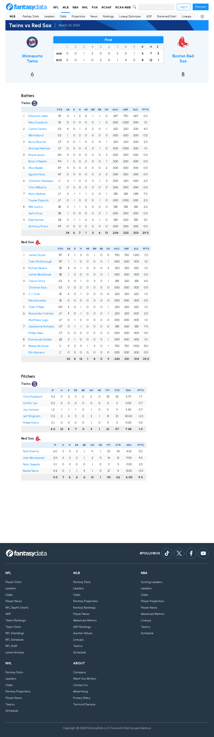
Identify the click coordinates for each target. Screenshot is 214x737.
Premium (200, 6)
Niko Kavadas (37, 300)
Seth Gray (35, 213)
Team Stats (13, 627)
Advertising (80, 691)
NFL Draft (11, 646)
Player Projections (152, 601)
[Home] (26, 7)
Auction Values (82, 633)
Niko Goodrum (38, 122)
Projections (78, 16)
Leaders (49, 16)
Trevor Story (36, 281)
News (94, 16)
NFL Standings (14, 633)
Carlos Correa (37, 129)
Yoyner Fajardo (38, 200)
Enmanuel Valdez (40, 339)
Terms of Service (84, 704)
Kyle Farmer (36, 220)
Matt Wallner (37, 194)
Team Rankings (15, 620)
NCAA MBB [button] (123, 7)
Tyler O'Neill (36, 307)
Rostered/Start (166, 16)
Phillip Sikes (35, 333)
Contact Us (80, 685)
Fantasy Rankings (84, 607)
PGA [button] (95, 7)
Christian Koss (37, 287)
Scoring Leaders (151, 582)
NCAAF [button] (107, 7)
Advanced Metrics (85, 620)
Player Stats (13, 582)
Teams (77, 646)
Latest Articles (14, 652)
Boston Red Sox (183, 58)
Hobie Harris (31, 422)
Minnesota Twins (32, 58)
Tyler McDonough (40, 261)
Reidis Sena (30, 471)
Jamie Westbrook (39, 274)
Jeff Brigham (32, 416)
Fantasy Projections (85, 601)
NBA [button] (75, 7)
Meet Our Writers (84, 678)
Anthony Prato (38, 226)
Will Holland (35, 135)
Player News (13, 601)
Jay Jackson (31, 409)
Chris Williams (37, 187)
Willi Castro (35, 207)
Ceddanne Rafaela (41, 326)
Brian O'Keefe (37, 161)
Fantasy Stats (31, 16)
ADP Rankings (82, 627)
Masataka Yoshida (41, 313)
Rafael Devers (37, 268)
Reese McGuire (38, 346)
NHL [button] (85, 7)
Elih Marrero (36, 352)
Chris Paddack (32, 396)
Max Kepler (35, 168)
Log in (183, 6)
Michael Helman (39, 148)
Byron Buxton (37, 142)
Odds (63, 16)
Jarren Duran (37, 255)
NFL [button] (56, 7)
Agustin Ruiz (36, 174)
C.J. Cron (34, 294)
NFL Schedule (14, 639)
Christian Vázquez (40, 181)
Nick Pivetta (31, 451)
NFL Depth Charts (16, 607)
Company (79, 672)
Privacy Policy (81, 698)
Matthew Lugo (38, 320)
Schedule (79, 652)
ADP (149, 16)
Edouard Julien (38, 116)
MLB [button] (65, 7)
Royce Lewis (36, 155)
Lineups (186, 16)
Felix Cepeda (31, 464)
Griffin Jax (30, 403)
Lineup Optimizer (130, 16)
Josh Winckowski (34, 458)
